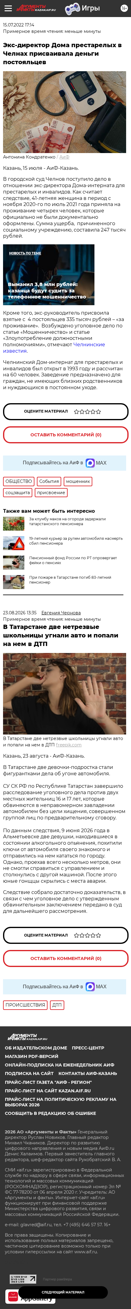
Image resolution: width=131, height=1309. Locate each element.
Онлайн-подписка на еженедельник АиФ (59, 1065)
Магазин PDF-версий (31, 1056)
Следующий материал (63, 1292)
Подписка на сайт (29, 1073)
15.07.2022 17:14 (18, 25)
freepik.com (69, 745)
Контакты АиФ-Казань (87, 1073)
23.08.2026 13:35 (20, 613)
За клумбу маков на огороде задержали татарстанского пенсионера (67, 521)
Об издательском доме (36, 1048)
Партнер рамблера (57, 1279)
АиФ (64, 157)
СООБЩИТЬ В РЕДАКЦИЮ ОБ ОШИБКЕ (50, 1113)
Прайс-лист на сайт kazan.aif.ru (48, 1091)
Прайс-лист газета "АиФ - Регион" (48, 1082)
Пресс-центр (88, 1048)
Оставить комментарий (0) (65, 435)
